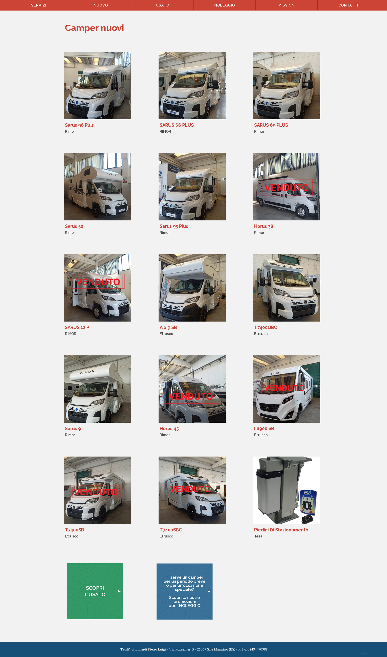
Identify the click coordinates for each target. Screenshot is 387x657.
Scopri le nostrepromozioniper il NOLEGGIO (184, 601)
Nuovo (101, 5)
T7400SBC (171, 530)
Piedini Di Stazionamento (281, 530)
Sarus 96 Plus (79, 125)
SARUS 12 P (77, 327)
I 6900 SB (264, 428)
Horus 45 (169, 428)
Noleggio (224, 5)
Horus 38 (263, 226)
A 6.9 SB (168, 327)
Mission (286, 5)
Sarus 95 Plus (174, 226)
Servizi (38, 5)
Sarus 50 (74, 226)
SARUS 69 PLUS (271, 125)
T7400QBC (265, 327)
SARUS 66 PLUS (177, 125)
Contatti (348, 5)
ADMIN (364, 653)
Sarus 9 (73, 428)
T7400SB (74, 530)
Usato (162, 5)
